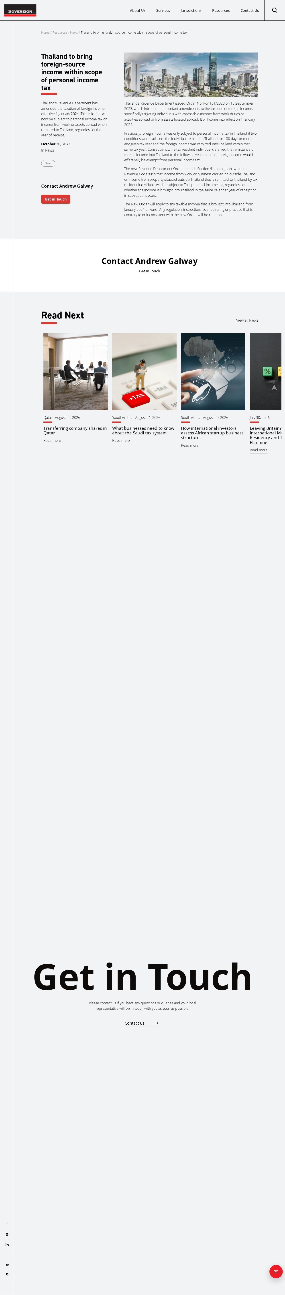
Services (163, 10)
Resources (221, 10)
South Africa (190, 417)
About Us (138, 10)
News (74, 32)
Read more (52, 440)
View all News (247, 320)
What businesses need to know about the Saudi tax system (143, 430)
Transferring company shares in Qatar (75, 430)
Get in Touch (56, 199)
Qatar (47, 417)
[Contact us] (276, 1271)
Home (45, 32)
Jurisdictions (191, 10)
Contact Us (249, 10)
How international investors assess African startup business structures (212, 433)
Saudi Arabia (122, 417)
